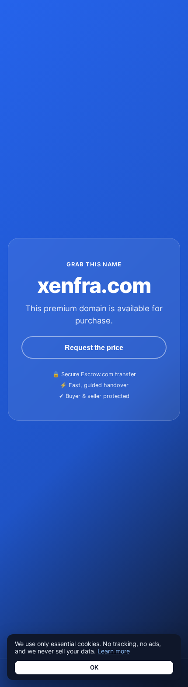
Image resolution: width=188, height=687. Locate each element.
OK (94, 667)
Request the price (94, 347)
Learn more (113, 651)
